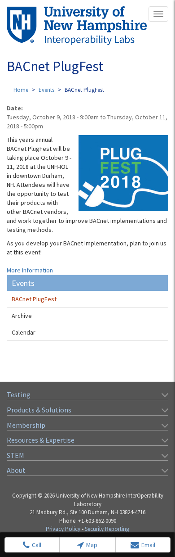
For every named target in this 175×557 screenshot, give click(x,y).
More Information (30, 270)
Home (20, 90)
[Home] (76, 25)
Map (91, 545)
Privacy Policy (63, 529)
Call (36, 545)
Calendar (23, 332)
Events (46, 90)
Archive (22, 316)
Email (148, 545)
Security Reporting (107, 529)
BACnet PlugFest (34, 299)
